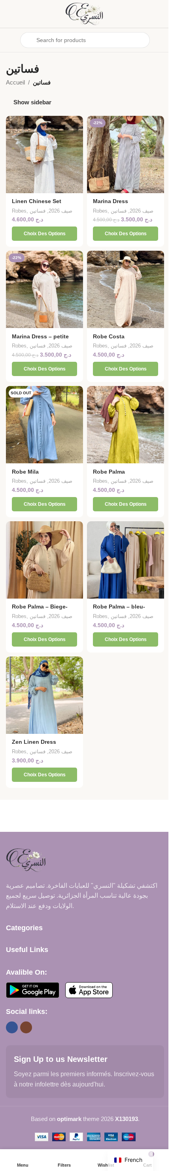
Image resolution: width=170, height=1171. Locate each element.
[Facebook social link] (12, 1027)
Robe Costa (109, 337)
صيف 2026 (60, 211)
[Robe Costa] (125, 289)
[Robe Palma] (125, 424)
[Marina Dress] (125, 154)
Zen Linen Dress (34, 742)
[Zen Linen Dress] (44, 695)
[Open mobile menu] (9, 40)
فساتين (37, 211)
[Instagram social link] (26, 1027)
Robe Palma (109, 472)
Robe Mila (25, 472)
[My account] (161, 40)
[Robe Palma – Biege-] (44, 560)
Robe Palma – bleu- (119, 607)
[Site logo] (85, 13)
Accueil (15, 82)
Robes (19, 211)
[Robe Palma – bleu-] (125, 560)
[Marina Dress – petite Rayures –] (44, 289)
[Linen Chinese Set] (44, 154)
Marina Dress (110, 201)
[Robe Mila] (44, 424)
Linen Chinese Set (36, 201)
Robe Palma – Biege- (40, 607)
